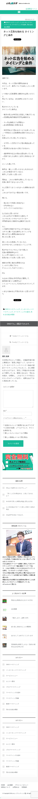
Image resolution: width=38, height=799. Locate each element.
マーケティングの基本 (19, 24)
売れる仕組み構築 (12, 709)
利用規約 (24, 787)
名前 (4, 411)
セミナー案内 (10, 681)
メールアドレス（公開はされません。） (14, 418)
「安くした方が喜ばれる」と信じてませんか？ (19, 495)
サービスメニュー (12, 675)
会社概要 (14, 609)
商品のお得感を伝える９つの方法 (22, 600)
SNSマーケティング (12, 22)
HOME (3, 785)
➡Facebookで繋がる (9, 584)
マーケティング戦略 (12, 698)
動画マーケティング (12, 704)
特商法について (5, 787)
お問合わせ (16, 787)
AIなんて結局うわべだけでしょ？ (16, 488)
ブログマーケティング (13, 687)
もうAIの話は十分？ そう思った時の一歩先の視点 (20, 508)
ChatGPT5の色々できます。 (15, 515)
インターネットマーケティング (16, 670)
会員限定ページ (31, 9)
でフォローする (20, 336)
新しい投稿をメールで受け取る (16, 437)
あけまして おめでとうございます (22, 635)
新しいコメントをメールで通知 (16, 433)
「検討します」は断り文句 (19, 618)
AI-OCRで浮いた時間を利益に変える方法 (19, 501)
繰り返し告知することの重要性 (21, 626)
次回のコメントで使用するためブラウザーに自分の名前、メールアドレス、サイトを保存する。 (18, 427)
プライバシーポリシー (21, 785)
